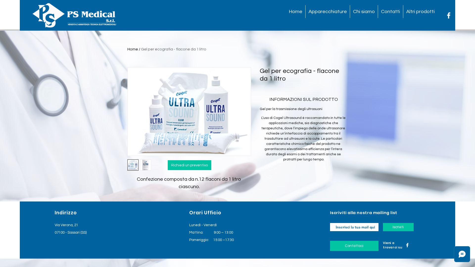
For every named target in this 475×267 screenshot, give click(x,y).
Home (132, 49)
